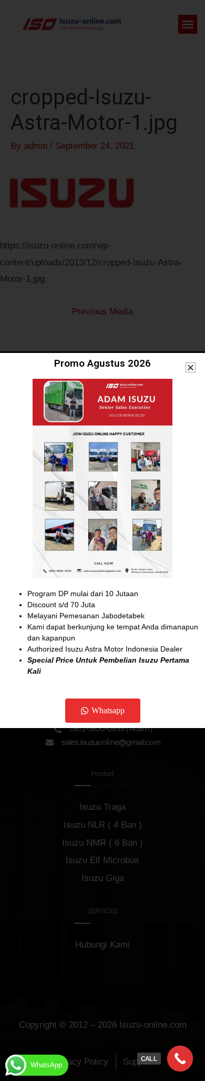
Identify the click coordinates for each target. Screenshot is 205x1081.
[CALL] (180, 1059)
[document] (102, 540)
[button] (190, 367)
